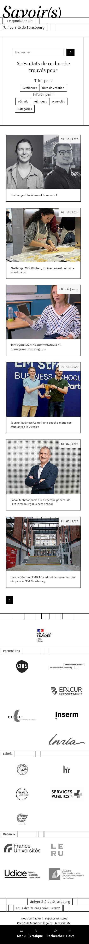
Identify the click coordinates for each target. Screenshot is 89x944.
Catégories (25, 109)
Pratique (36, 936)
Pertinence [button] (30, 88)
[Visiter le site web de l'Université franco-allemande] (67, 874)
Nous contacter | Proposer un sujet (44, 918)
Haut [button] (70, 936)
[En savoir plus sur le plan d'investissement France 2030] (22, 794)
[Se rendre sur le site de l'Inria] (67, 739)
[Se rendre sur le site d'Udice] (22, 873)
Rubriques (40, 101)
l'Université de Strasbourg (23, 27)
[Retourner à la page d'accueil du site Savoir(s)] (31, 13)
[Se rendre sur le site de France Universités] (22, 848)
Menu (21, 936)
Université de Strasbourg (50, 901)
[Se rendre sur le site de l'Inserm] (67, 715)
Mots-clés (58, 101)
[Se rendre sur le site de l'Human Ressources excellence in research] (67, 769)
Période (23, 101)
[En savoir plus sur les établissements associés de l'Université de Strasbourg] (67, 666)
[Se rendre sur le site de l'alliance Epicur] (67, 691)
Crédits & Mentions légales (34, 923)
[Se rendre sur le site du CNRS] (22, 666)
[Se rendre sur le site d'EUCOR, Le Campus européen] (22, 715)
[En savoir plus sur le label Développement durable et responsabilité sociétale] (22, 819)
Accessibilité (62, 923)
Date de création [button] (53, 88)
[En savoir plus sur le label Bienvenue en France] (22, 769)
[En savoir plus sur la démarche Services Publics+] (67, 794)
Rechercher (55, 936)
